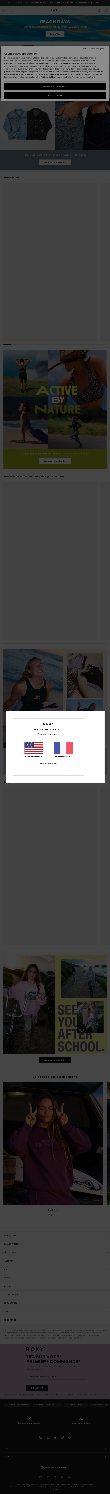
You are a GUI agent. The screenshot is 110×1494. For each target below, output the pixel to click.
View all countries (48, 763)
